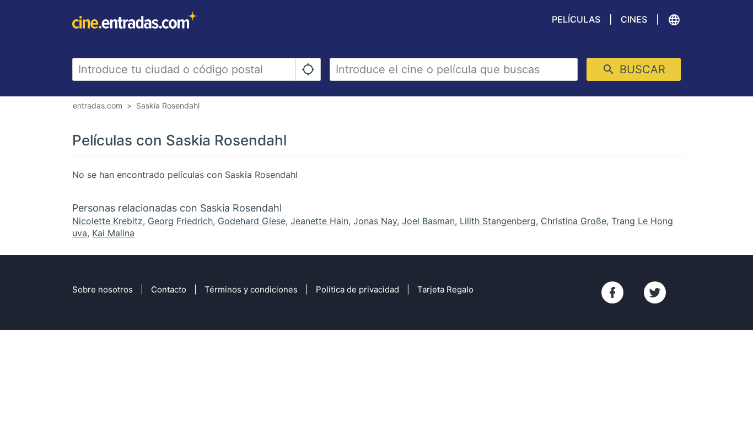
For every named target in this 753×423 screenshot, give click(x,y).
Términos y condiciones (251, 289)
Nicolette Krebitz (107, 220)
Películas (576, 19)
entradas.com (97, 105)
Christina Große (573, 220)
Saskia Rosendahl (168, 105)
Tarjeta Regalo (445, 289)
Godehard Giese (252, 220)
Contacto (168, 289)
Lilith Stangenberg (498, 220)
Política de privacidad (357, 289)
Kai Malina (113, 232)
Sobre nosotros (102, 289)
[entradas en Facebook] (612, 292)
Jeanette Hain (319, 220)
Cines (634, 19)
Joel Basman (428, 220)
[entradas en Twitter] (655, 292)
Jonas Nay (375, 220)
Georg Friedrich (180, 220)
